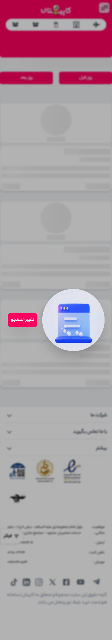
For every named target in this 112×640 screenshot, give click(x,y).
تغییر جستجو (22, 320)
